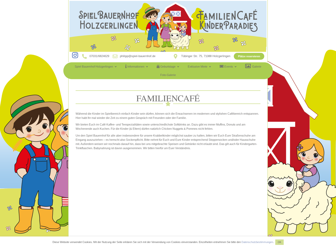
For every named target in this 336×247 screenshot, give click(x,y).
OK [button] (279, 242)
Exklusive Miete (197, 66)
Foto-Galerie (168, 75)
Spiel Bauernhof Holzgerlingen (94, 66)
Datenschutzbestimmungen (257, 242)
